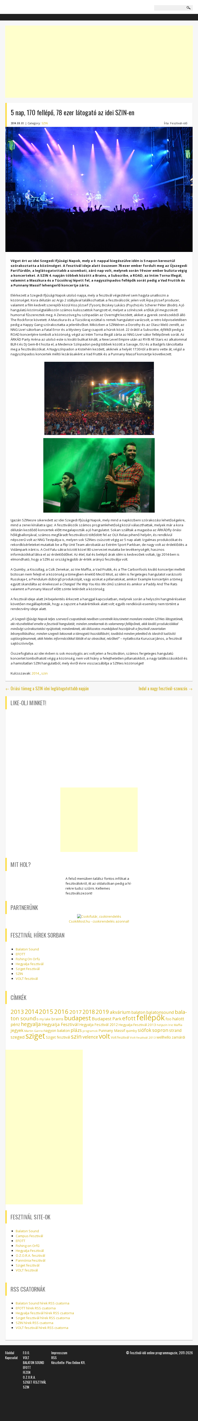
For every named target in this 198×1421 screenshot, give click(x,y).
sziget (35, 1036)
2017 (75, 1011)
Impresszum (59, 1352)
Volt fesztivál (120, 1037)
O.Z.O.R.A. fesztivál (30, 1255)
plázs (76, 1030)
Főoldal (9, 1352)
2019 (102, 1011)
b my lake (44, 1019)
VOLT (26, 1357)
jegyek (17, 1030)
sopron (160, 1030)
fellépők (150, 1017)
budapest (77, 1018)
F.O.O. (26, 1352)
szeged (18, 1037)
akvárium (120, 1012)
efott (129, 1018)
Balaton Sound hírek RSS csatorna (42, 1303)
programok (90, 1031)
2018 (88, 1011)
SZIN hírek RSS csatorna (34, 1322)
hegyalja (31, 1024)
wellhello (163, 1037)
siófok (144, 1030)
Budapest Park (106, 1019)
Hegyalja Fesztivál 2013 (137, 1024)
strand (175, 1030)
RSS (54, 1357)
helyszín (162, 1025)
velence (90, 1037)
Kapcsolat (11, 1357)
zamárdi (178, 1037)
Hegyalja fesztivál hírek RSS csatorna (45, 1313)
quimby (131, 1031)
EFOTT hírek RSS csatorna (36, 1308)
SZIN (45, 123)
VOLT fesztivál (27, 978)
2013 (17, 1012)
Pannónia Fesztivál (30, 1260)
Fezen (26, 1372)
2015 (46, 1011)
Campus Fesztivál (29, 1236)
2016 (61, 1011)
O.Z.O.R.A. (29, 1377)
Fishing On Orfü (28, 959)
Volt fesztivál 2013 (143, 1037)
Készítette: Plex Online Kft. (68, 1362)
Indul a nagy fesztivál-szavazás (166, 688)
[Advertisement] (99, 62)
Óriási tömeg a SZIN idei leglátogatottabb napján (47, 688)
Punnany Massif (111, 1030)
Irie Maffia (175, 1025)
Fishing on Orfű (27, 1245)
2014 (35, 673)
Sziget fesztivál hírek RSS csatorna (43, 1318)
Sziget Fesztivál (28, 968)
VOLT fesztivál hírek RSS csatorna (42, 1327)
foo (168, 1018)
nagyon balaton (57, 1030)
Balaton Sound (27, 949)
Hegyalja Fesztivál (60, 1024)
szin (44, 673)
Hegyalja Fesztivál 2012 (98, 1024)
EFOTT (20, 954)
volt (104, 1036)
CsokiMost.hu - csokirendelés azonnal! (99, 921)
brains (57, 1018)
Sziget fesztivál (58, 1037)
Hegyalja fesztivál (30, 964)
